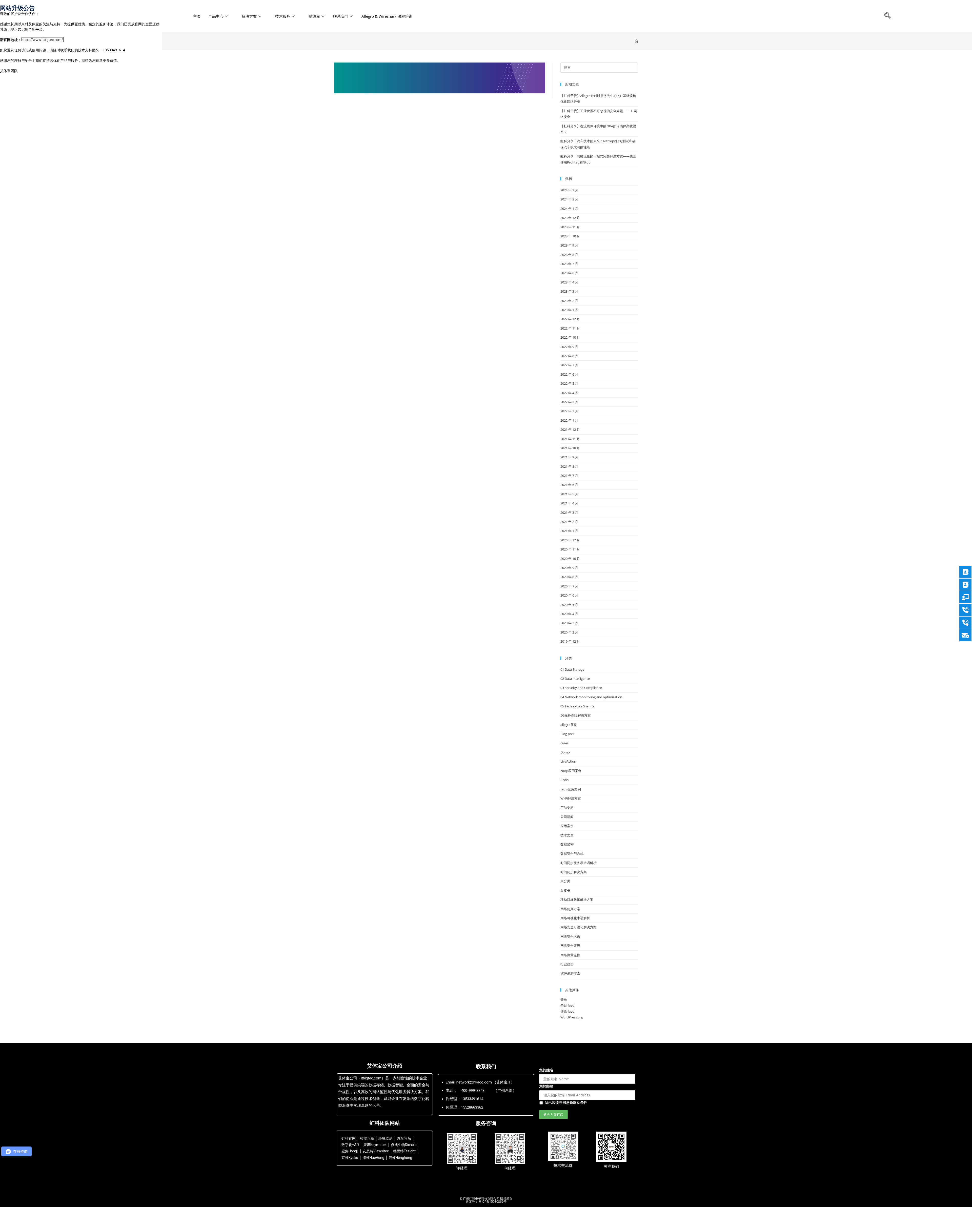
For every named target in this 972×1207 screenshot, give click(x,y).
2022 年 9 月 (569, 346)
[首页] (636, 41)
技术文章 (567, 835)
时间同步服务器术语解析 (578, 863)
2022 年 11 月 (570, 328)
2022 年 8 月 (569, 356)
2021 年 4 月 (569, 503)
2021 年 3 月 (569, 512)
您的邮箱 (546, 1086)
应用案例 (567, 826)
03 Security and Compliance (581, 687)
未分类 (565, 881)
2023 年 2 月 (569, 300)
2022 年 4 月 (569, 393)
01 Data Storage (572, 669)
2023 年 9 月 (569, 245)
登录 (563, 999)
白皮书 (565, 890)
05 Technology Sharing (577, 706)
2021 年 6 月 (569, 484)
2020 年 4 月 (569, 613)
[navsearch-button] (888, 16)
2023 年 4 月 (569, 282)
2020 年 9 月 (569, 567)
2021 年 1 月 (569, 530)
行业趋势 (567, 964)
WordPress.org (571, 1017)
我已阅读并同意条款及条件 (566, 1102)
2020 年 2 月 (569, 632)
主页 (197, 16)
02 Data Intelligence (575, 678)
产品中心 (216, 16)
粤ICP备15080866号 (492, 1201)
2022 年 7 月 (569, 365)
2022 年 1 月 (569, 420)
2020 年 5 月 (569, 604)
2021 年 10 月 (570, 448)
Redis (564, 780)
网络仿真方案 (570, 909)
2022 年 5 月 (569, 383)
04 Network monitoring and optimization (591, 697)
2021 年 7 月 (569, 475)
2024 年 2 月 (569, 199)
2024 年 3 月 (569, 190)
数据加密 (567, 844)
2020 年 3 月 (569, 623)
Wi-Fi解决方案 (570, 798)
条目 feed (567, 1005)
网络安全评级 (570, 945)
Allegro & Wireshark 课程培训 (387, 16)
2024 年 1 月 (569, 208)
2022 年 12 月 (570, 319)
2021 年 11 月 (570, 439)
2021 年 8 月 (569, 466)
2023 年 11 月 (570, 227)
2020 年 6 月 (569, 595)
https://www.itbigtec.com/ (42, 40)
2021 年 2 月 (569, 521)
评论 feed (567, 1011)
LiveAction (568, 761)
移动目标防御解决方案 (576, 899)
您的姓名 (546, 1070)
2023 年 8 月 (569, 254)
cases (564, 743)
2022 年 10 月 (570, 337)
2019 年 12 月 (570, 641)
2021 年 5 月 (569, 494)
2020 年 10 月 (570, 558)
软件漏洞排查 (570, 973)
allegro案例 (568, 724)
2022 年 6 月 (569, 374)
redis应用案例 (570, 789)
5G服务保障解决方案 (575, 715)
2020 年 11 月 (570, 549)
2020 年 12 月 (570, 540)
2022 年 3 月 (569, 402)
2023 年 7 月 (569, 263)
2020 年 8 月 (569, 577)
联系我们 (340, 16)
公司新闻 (567, 816)
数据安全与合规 (571, 853)
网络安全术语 (570, 936)
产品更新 (567, 807)
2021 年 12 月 (570, 429)
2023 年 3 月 (569, 291)
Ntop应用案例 (570, 770)
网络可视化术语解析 (575, 918)
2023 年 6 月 (569, 273)
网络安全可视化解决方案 (578, 927)
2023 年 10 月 (570, 236)
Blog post (567, 733)
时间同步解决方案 (573, 872)
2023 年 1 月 (569, 310)
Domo (565, 752)
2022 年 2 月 (569, 411)
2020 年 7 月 (569, 586)
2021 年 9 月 (569, 457)
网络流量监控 (570, 955)
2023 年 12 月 (570, 217)
